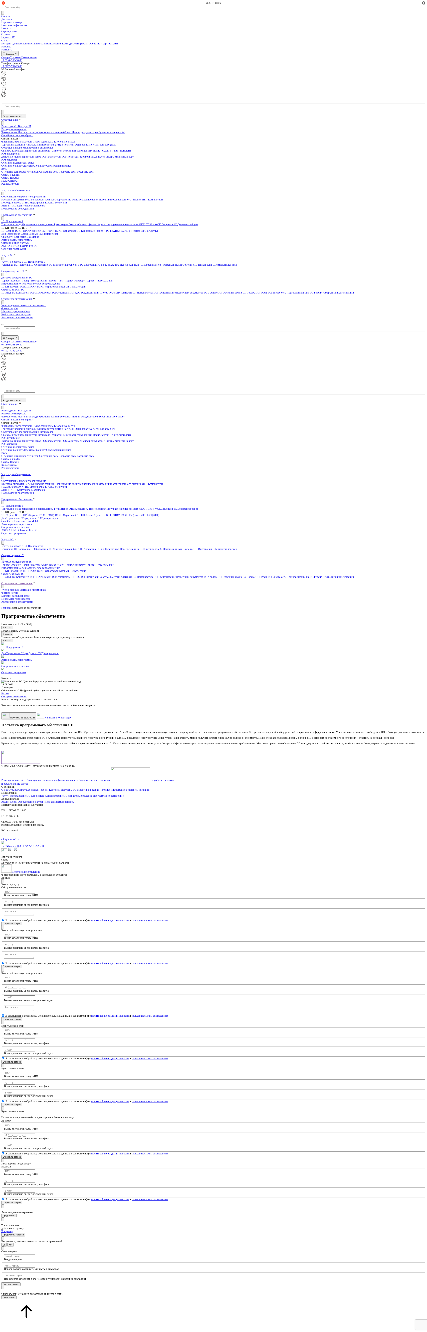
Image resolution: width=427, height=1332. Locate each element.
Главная (5, 607)
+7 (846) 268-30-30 (11, 60)
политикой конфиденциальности (110, 920)
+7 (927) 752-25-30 (11, 66)
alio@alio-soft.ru (10, 839)
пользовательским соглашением (150, 920)
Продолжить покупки (13, 1234)
